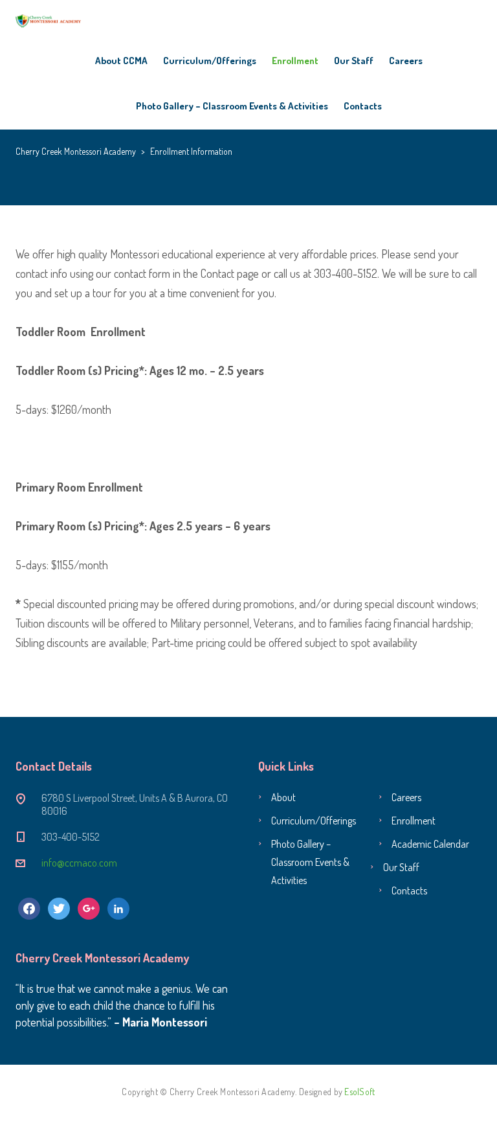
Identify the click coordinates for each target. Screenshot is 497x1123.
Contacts (363, 106)
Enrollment (295, 60)
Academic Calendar (430, 843)
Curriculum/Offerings (209, 60)
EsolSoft (359, 1091)
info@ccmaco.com (79, 862)
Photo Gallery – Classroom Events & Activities (232, 106)
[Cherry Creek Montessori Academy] (48, 19)
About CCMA (121, 60)
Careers (406, 60)
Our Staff (353, 60)
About (283, 797)
